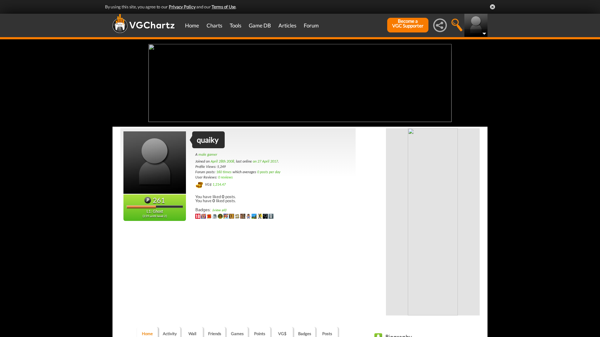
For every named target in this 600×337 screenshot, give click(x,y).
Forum (311, 25)
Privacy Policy (182, 6)
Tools (235, 25)
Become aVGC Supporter (407, 23)
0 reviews (225, 177)
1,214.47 (219, 185)
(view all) (219, 210)
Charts (214, 25)
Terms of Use (224, 6)
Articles (287, 25)
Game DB (260, 25)
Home (192, 25)
